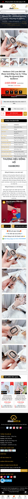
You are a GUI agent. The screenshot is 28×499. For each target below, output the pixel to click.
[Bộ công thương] (14, 480)
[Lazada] (5, 476)
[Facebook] (11, 427)
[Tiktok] (17, 427)
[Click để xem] (14, 43)
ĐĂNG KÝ (24, 470)
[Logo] (14, 6)
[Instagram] (20, 427)
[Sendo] (11, 476)
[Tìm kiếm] (26, 11)
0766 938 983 (8, 438)
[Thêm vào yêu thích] (25, 114)
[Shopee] (1, 476)
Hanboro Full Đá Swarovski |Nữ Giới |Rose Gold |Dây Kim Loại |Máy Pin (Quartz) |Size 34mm (7, 398)
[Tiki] (8, 476)
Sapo (17, 491)
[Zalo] (7, 427)
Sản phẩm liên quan (11, 377)
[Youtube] (14, 427)
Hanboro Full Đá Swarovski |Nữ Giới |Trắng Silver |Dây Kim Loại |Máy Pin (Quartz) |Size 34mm (20, 398)
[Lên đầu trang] (25, 488)
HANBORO (16, 124)
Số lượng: (3, 106)
